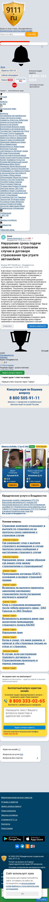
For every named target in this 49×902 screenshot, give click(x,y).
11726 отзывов (7, 364)
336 (21, 754)
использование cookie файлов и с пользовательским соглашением (22, 886)
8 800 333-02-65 (26, 701)
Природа (17, 184)
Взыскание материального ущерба (19, 502)
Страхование (12, 195)
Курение (4, 162)
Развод (15, 186)
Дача (26, 131)
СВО (17, 188)
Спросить (13, 485)
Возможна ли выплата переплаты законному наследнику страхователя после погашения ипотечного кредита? (23, 592)
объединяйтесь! (25, 29)
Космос (19, 157)
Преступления (6, 184)
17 (19, 749)
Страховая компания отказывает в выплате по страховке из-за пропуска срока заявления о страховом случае (23, 530)
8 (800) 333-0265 (38, 78)
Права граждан (15, 182)
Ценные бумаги (7, 204)
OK (22, 894)
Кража (26, 157)
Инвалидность (7, 146)
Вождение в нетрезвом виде (12, 129)
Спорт (3, 195)
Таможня (22, 197)
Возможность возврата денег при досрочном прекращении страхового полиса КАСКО (23, 621)
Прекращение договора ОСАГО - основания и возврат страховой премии (22, 577)
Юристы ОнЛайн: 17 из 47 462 (15, 446)
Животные (5, 138)
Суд (16, 197)
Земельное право (18, 142)
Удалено (3, 357)
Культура (20, 160)
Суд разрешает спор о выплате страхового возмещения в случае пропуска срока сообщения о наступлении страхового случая (22, 547)
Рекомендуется (7, 355)
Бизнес (15, 124)
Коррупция (11, 157)
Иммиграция (11, 144)
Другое (11, 135)
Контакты (5, 824)
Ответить (7, 326)
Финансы (20, 202)
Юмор (22, 206)
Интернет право (21, 151)
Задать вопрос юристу (12, 373)
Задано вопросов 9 (14, 238)
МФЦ (8, 168)
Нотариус (4, 175)
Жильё (13, 138)
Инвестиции (19, 146)
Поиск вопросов (8, 811)
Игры (2, 144)
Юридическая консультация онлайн (16, 31)
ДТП (17, 135)
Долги (11, 133)
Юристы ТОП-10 (8, 70)
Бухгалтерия (6, 127)
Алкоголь (14, 120)
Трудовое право (18, 199)
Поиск (32, 447)
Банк (20, 122)
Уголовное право (8, 202)
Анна (9, 236)
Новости (22, 173)
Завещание (21, 138)
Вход (3, 67)
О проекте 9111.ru (9, 819)
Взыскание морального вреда (17, 505)
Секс (21, 188)
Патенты (4, 179)
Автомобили (6, 116)
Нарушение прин (12, 632)
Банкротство (6, 124)
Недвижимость (7, 171)
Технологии (5, 199)
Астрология (12, 122)
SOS (14, 85)
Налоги (14, 168)
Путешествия (6, 186)
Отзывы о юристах (9, 802)
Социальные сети (19, 193)
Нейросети (19, 171)
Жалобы (23, 135)
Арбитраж (23, 120)
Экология (4, 206)
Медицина (5, 164)
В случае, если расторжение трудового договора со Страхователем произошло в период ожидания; (20, 658)
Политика (19, 179)
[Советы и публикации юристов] (13, 14)
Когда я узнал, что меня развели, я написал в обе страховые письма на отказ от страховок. (24, 643)
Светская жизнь (7, 188)
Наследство (23, 168)
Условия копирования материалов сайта (27, 867)
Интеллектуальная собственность (8, 150)
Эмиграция (14, 206)
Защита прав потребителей (12, 140)
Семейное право (7, 191)
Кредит (3, 160)
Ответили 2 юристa (10, 540)
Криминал (11, 160)
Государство (6, 131)
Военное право (18, 127)
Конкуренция (14, 153)
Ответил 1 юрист (9, 571)
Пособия (4, 182)
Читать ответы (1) (37, 326)
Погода (11, 179)
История (4, 153)
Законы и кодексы (9, 815)
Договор (4, 133)
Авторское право (13, 118)
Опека (25, 177)
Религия (23, 186)
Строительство (7, 197)
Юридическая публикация (12, 208)
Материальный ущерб (18, 162)
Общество (17, 177)
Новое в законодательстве (15, 172)
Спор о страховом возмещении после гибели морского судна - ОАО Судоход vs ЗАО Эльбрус (24, 608)
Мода (12, 166)
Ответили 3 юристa (10, 651)
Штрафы (18, 204)
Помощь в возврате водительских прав (24, 510)
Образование (6, 177)
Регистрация (41, 447)
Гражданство (18, 131)
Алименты (5, 120)
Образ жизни (15, 175)
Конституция (6, 155)
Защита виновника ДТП (25, 509)
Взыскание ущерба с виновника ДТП (20, 500)
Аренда (3, 122)
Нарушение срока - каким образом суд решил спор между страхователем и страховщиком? (23, 563)
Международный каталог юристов (16, 797)
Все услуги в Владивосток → (15, 513)
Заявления (5, 142)
